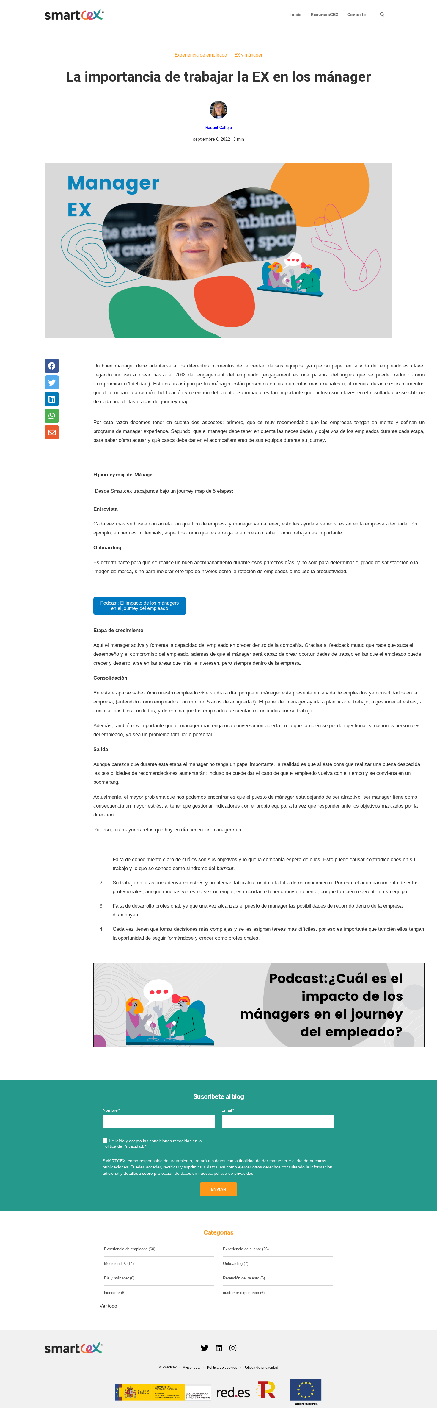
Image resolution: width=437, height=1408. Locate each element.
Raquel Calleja (218, 127)
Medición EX (119, 1263)
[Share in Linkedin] (52, 399)
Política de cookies (222, 1367)
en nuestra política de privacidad (223, 1173)
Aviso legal (192, 1367)
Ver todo (108, 1306)
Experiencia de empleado (201, 55)
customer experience (244, 1292)
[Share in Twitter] (52, 382)
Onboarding (235, 1263)
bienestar (114, 1292)
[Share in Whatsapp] (52, 416)
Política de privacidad (260, 1367)
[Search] (382, 14)
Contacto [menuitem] (356, 14)
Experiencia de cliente (246, 1249)
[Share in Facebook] (52, 366)
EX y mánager (248, 55)
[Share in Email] (52, 432)
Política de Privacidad (123, 1146)
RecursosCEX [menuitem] (324, 14)
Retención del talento (244, 1278)
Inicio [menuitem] (296, 14)
